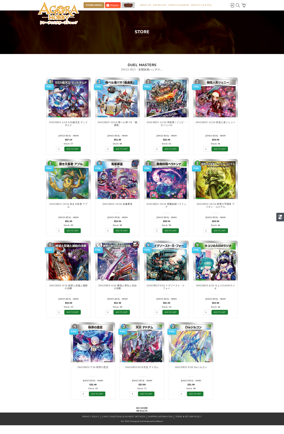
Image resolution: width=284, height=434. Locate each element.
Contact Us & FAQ (201, 5)
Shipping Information (160, 416)
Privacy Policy (90, 416)
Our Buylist (160, 5)
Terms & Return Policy (188, 416)
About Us (145, 5)
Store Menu (94, 5)
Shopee (114, 5)
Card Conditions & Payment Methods (124, 416)
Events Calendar (179, 5)
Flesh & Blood (128, 5)
